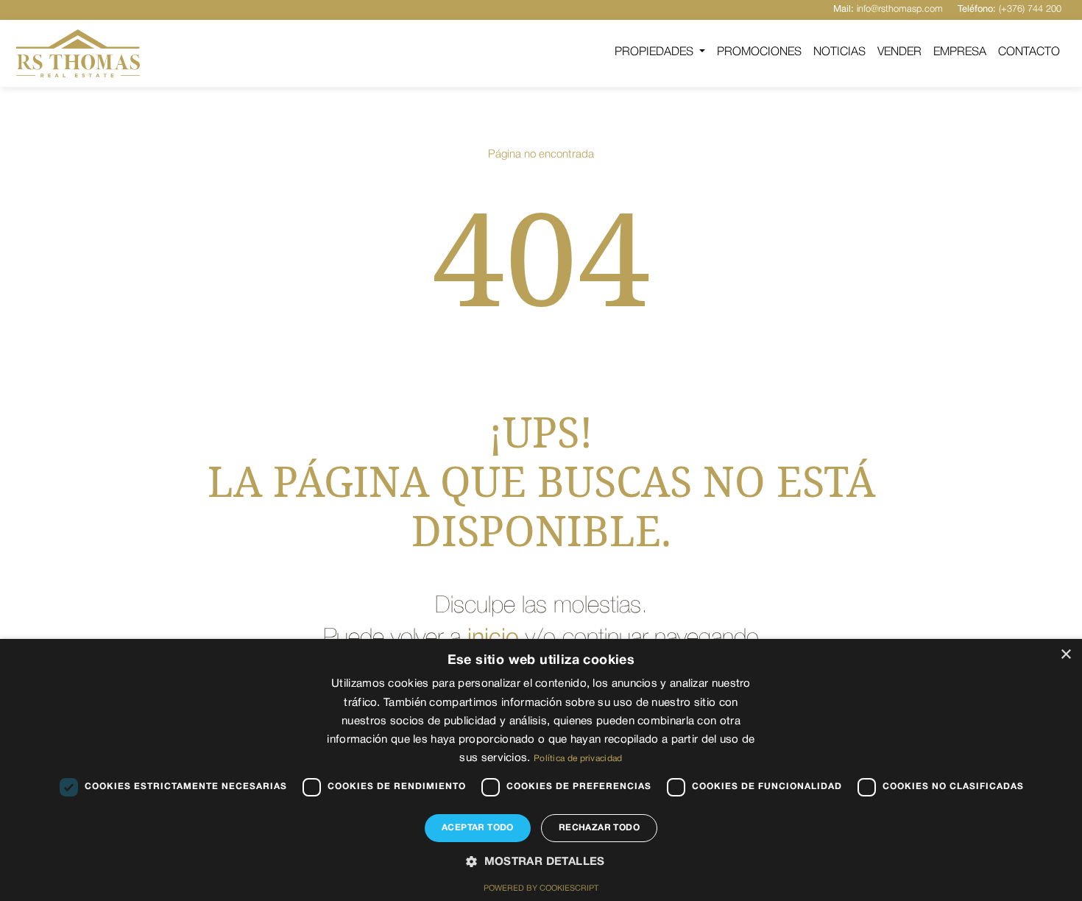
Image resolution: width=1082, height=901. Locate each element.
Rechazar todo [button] (599, 828)
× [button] (1065, 654)
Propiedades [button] (655, 52)
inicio (493, 638)
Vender (899, 52)
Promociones (759, 52)
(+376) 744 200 (1009, 9)
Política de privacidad (578, 759)
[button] (541, 862)
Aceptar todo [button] (478, 828)
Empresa (959, 52)
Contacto (1029, 52)
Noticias (839, 52)
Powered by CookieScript (541, 888)
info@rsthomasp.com (888, 9)
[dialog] (541, 770)
